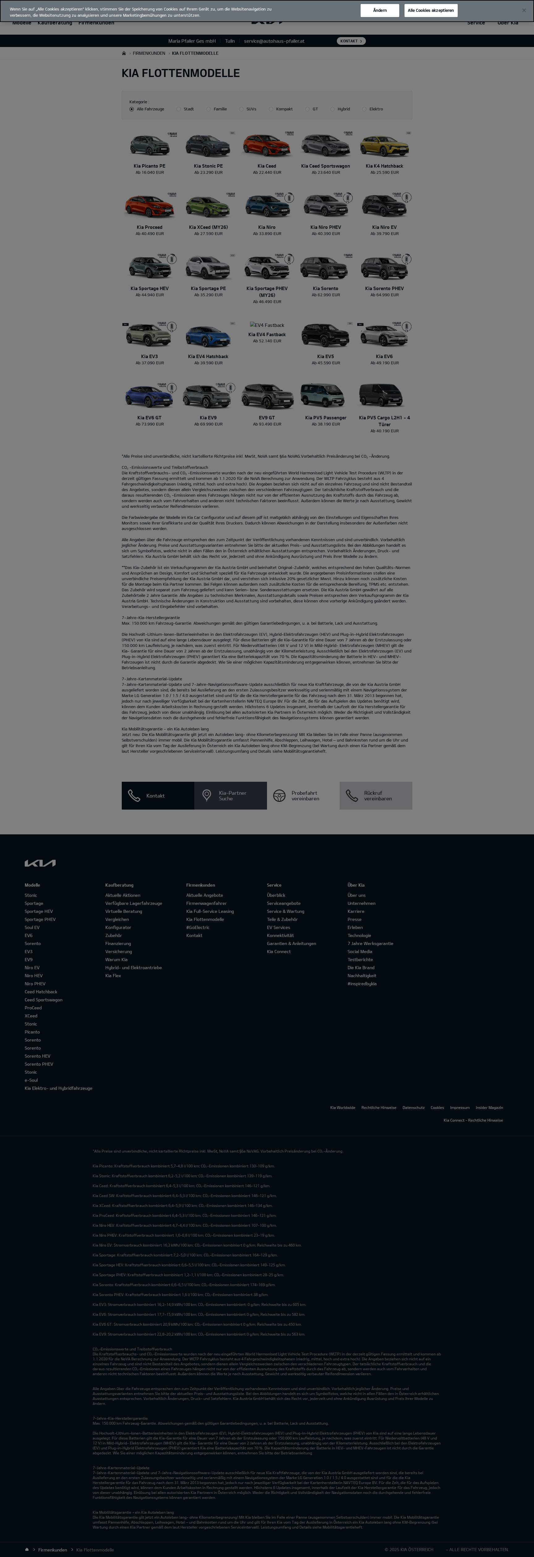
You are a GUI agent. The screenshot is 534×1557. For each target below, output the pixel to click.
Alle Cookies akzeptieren (431, 10)
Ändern (380, 10)
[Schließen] (524, 10)
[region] (267, 11)
